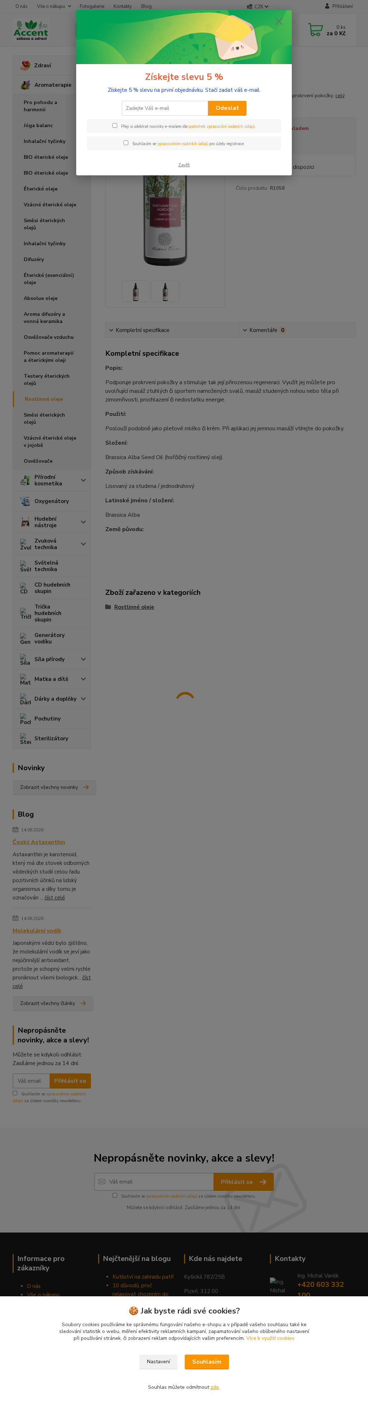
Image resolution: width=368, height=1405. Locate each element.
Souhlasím (206, 1362)
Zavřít (184, 165)
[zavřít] (279, 21)
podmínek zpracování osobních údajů (222, 126)
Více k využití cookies (270, 1338)
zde (215, 1387)
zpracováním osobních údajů (182, 144)
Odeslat (227, 108)
